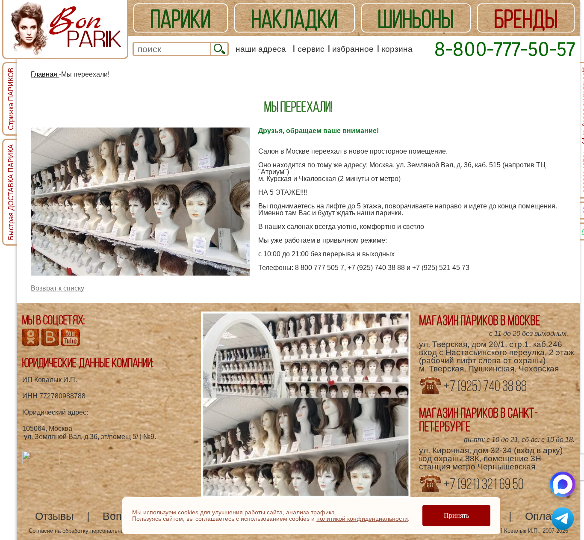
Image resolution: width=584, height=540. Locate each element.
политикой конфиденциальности (362, 518)
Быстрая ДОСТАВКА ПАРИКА (11, 192)
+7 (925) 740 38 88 (484, 386)
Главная (45, 74)
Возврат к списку (57, 288)
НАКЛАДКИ (294, 18)
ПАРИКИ (180, 18)
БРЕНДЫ (525, 18)
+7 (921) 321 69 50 (483, 484)
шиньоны (416, 18)
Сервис (311, 49)
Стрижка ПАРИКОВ (11, 99)
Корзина (397, 49)
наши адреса (261, 49)
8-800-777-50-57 (504, 48)
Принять (456, 515)
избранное (353, 49)
